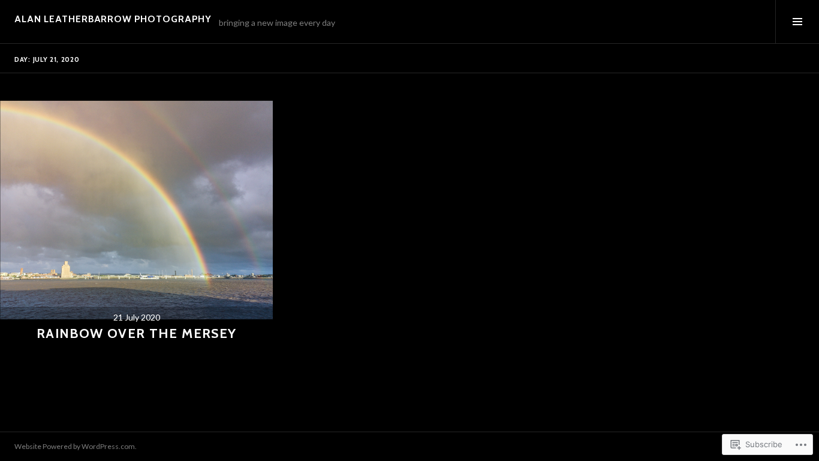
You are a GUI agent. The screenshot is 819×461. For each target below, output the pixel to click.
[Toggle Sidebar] (797, 21)
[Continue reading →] (136, 209)
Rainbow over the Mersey (137, 333)
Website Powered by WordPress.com (74, 446)
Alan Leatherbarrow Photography (113, 19)
